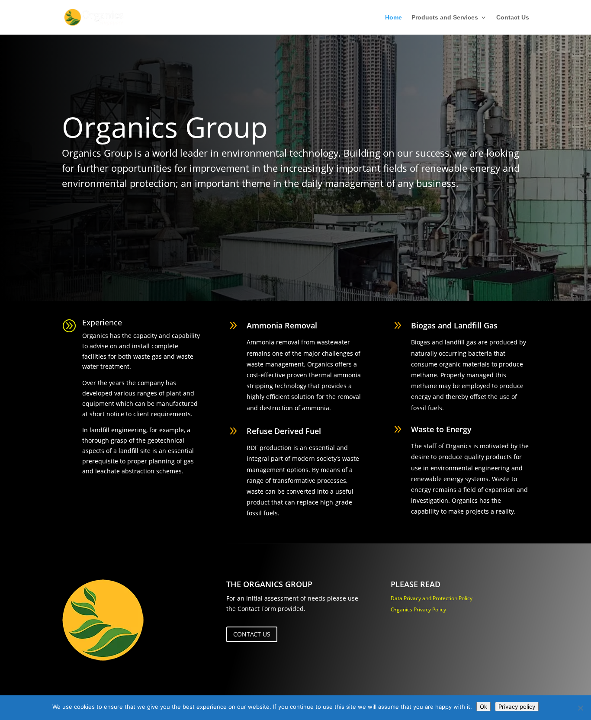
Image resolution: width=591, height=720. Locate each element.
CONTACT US (251, 634)
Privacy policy (516, 706)
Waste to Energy (441, 429)
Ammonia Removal (282, 325)
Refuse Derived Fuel (284, 431)
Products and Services (444, 17)
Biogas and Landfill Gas (454, 325)
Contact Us (512, 17)
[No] (580, 708)
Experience (102, 322)
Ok (483, 706)
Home (393, 17)
